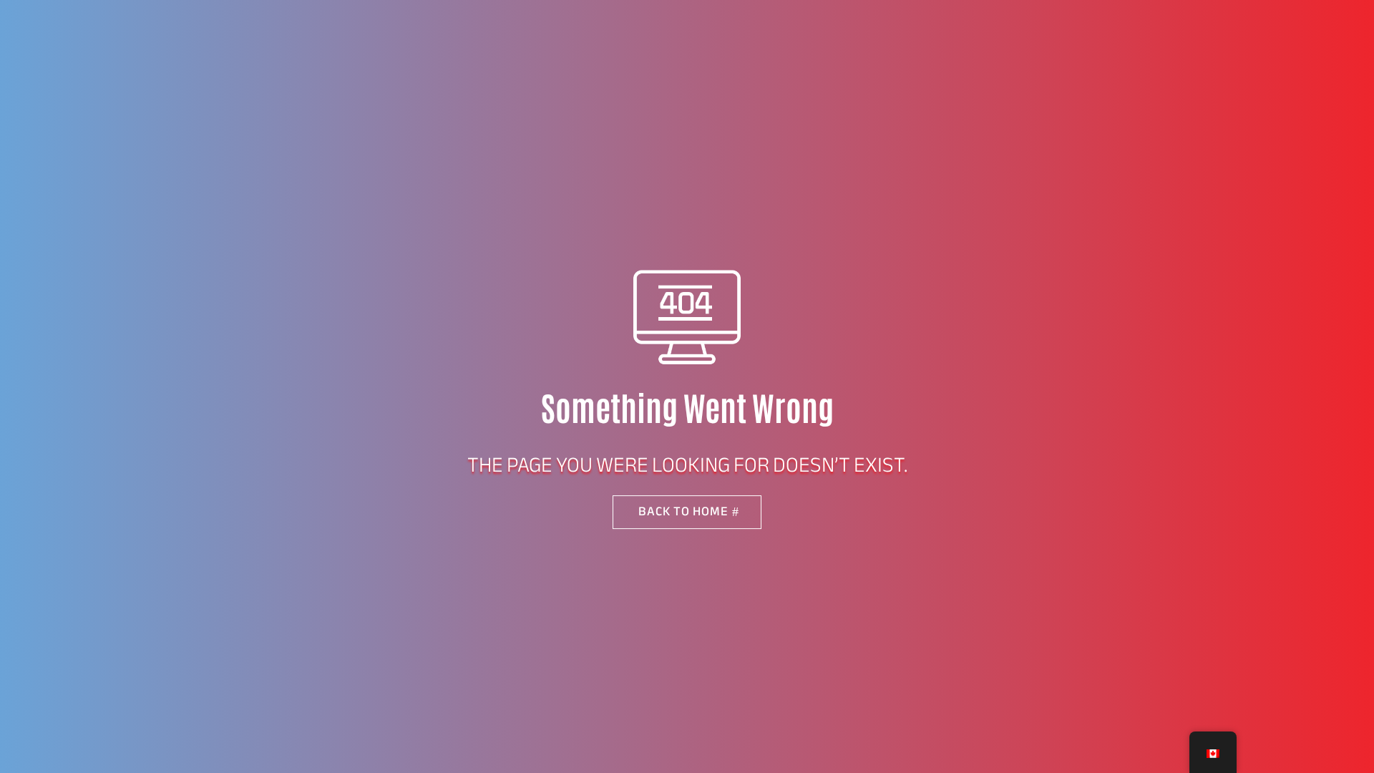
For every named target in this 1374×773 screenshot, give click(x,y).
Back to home (683, 511)
